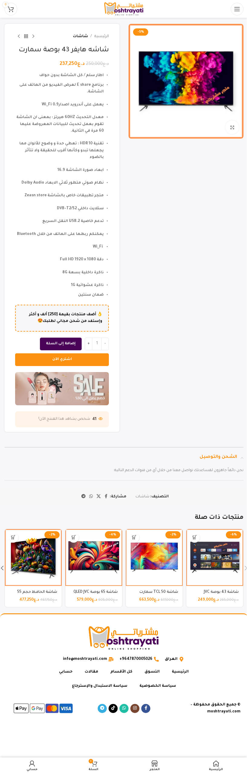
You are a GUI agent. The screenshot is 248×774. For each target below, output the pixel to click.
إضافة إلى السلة (61, 344)
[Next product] (18, 36)
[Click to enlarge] (232, 127)
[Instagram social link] (134, 708)
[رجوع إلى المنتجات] (26, 36)
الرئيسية (101, 36)
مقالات (91, 672)
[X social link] (99, 496)
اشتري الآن (62, 359)
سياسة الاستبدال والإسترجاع (99, 686)
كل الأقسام (121, 672)
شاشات (80, 36)
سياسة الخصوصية (157, 686)
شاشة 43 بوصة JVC (221, 592)
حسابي (66, 672)
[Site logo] (124, 9)
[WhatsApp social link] (91, 496)
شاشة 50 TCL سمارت (158, 592)
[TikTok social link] (113, 708)
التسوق (152, 672)
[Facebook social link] (106, 496)
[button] (194, 537)
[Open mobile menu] (237, 9)
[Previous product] (33, 36)
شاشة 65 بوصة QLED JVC (95, 592)
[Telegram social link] (83, 496)
